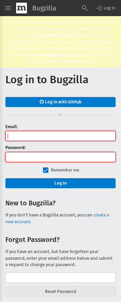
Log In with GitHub (63, 101)
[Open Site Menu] (8, 8)
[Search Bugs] (84, 8)
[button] (105, 8)
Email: (11, 126)
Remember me (65, 169)
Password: (15, 147)
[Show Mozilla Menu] (21, 8)
